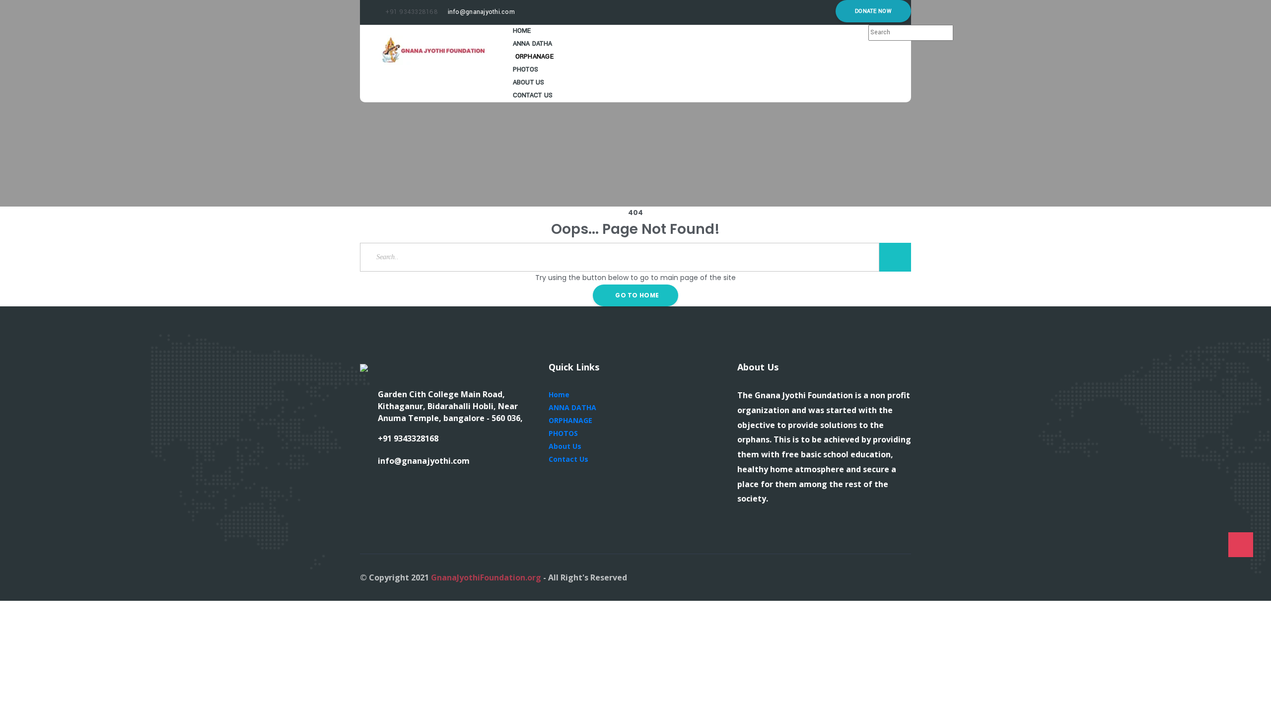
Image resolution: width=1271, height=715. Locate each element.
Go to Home (636, 295)
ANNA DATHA (572, 407)
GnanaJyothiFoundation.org (486, 577)
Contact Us (533, 95)
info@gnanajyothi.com (479, 11)
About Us (565, 446)
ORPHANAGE (570, 420)
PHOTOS (563, 433)
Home (559, 394)
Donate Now (873, 11)
